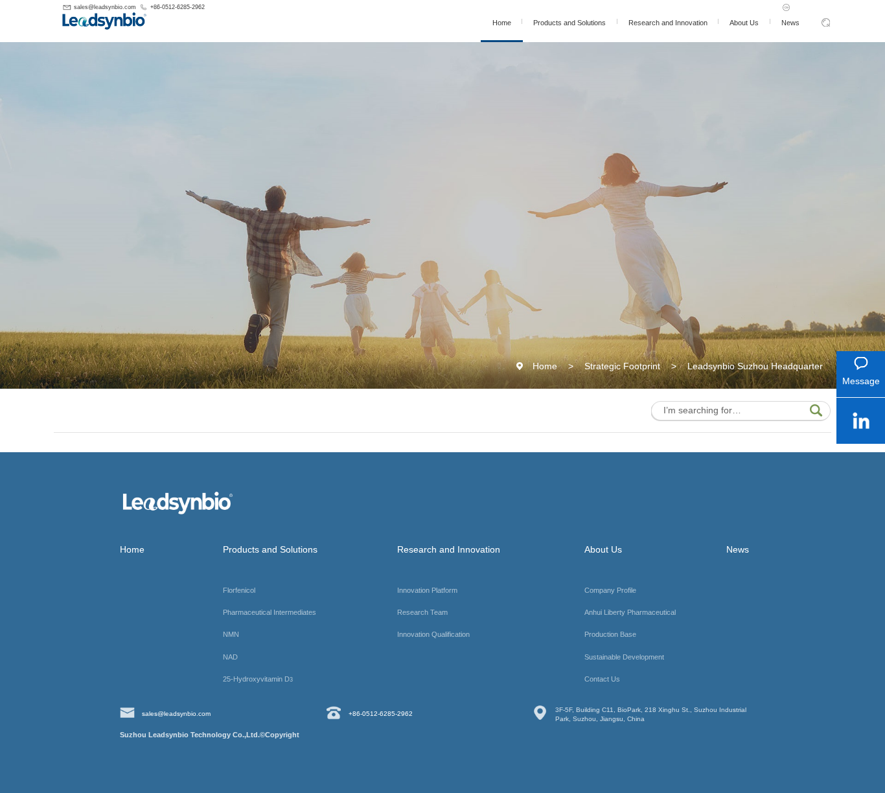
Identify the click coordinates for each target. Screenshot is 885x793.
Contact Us (602, 679)
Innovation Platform (427, 590)
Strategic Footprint (622, 366)
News (790, 23)
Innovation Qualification (433, 634)
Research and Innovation (667, 23)
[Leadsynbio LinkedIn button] (860, 424)
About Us (744, 23)
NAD (230, 657)
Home (501, 23)
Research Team (422, 612)
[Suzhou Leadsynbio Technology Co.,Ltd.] (132, 20)
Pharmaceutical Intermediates (269, 612)
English (821, 7)
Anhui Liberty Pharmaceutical (630, 612)
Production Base (610, 634)
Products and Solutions (569, 23)
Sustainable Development (624, 657)
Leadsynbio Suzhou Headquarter (755, 366)
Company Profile (610, 590)
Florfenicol (239, 590)
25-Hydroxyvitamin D (258, 679)
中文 (797, 7)
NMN (231, 634)
